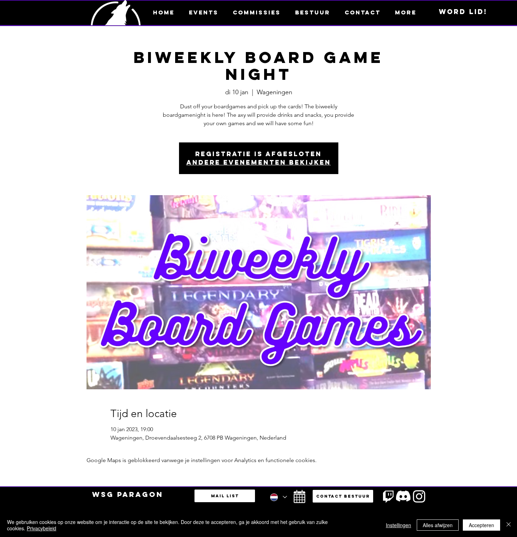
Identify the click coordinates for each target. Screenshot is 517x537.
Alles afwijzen (438, 525)
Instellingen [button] (398, 525)
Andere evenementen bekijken (258, 162)
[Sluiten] (508, 525)
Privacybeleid (41, 528)
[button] (405, 12)
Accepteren (481, 525)
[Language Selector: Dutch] (278, 497)
